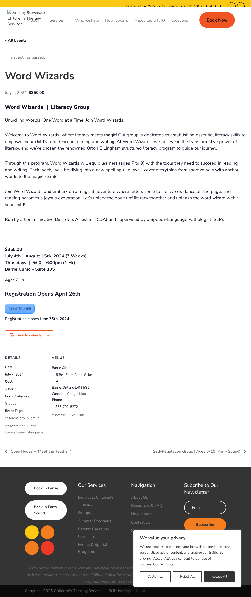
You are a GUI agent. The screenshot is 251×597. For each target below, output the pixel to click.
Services (57, 21)
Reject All (187, 576)
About (33, 21)
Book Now (217, 20)
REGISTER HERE (20, 309)
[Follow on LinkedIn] (47, 548)
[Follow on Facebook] (32, 532)
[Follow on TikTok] (32, 548)
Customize (155, 576)
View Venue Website (68, 415)
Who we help (87, 21)
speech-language (30, 432)
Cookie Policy (163, 564)
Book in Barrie (46, 488)
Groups (10, 403)
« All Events (15, 40)
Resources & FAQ (150, 21)
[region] (187, 558)
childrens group (17, 418)
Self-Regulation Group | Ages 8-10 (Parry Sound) (197, 451)
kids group (28, 425)
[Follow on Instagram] (47, 532)
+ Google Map (75, 393)
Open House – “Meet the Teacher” (40, 451)
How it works (116, 21)
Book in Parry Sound (45, 510)
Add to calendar (30, 335)
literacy (10, 432)
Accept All (219, 576)
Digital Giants (135, 591)
